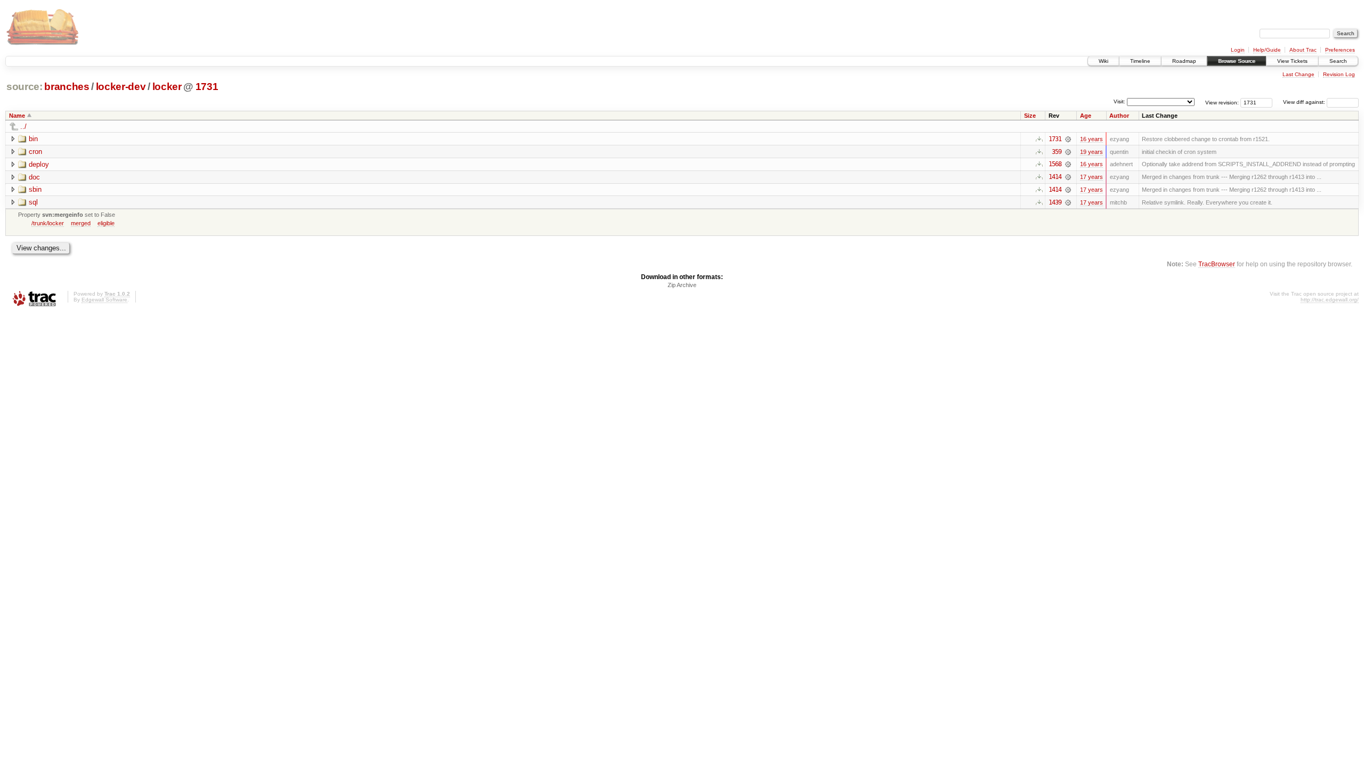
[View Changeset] (1068, 139)
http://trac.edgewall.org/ (1330, 300)
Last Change (1298, 74)
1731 (207, 86)
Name (17, 115)
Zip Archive (682, 285)
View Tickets (1292, 61)
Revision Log (1339, 74)
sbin (35, 189)
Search (1338, 61)
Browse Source (1236, 61)
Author (1119, 115)
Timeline (1140, 61)
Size (1030, 115)
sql (33, 202)
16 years (1091, 139)
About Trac (1303, 50)
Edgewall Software (104, 300)
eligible (106, 223)
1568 (1055, 164)
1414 (1055, 177)
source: (24, 86)
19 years (1091, 152)
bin (33, 139)
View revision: (1222, 102)
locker (167, 86)
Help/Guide (1267, 50)
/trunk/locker (47, 223)
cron (35, 152)
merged (81, 223)
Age (1085, 115)
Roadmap (1184, 61)
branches (66, 86)
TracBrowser (1216, 263)
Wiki (1103, 61)
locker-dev (121, 86)
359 (1056, 152)
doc (34, 177)
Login (1238, 50)
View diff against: (1305, 102)
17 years (1091, 177)
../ (23, 126)
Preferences (1340, 50)
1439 (1055, 202)
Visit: (1119, 101)
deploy (39, 164)
